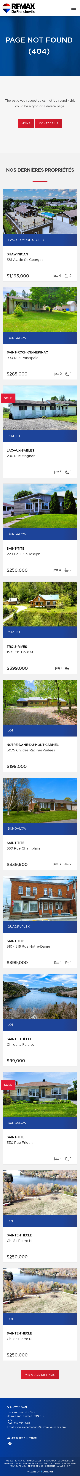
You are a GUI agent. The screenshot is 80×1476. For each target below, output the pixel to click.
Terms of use (35, 1466)
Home (26, 123)
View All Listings (40, 1375)
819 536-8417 (22, 1423)
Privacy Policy (17, 1466)
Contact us (48, 123)
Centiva (47, 1471)
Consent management (58, 1466)
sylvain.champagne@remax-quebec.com (40, 1427)
